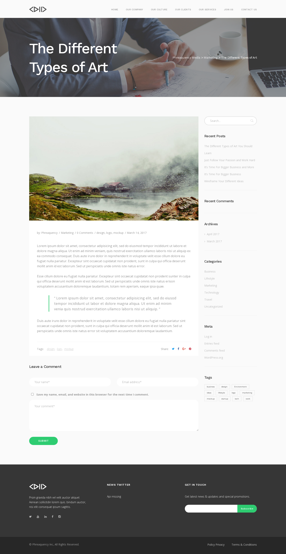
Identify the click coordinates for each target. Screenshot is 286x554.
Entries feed (211, 343)
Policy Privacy (216, 544)
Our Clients (183, 9)
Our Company (134, 9)
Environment (240, 387)
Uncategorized (213, 306)
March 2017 (214, 241)
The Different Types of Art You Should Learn (228, 149)
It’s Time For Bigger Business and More (229, 167)
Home (114, 9)
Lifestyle (209, 278)
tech (237, 399)
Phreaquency (49, 233)
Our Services (207, 9)
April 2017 (213, 234)
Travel (208, 299)
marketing (247, 393)
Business (210, 271)
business (211, 387)
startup (224, 399)
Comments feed (214, 350)
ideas (209, 393)
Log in (208, 336)
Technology (211, 292)
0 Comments (85, 233)
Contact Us (249, 9)
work (248, 399)
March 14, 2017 (137, 233)
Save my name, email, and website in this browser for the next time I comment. (92, 394)
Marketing (67, 233)
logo (109, 233)
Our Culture (159, 9)
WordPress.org (213, 357)
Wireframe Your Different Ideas (224, 181)
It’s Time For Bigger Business (222, 174)
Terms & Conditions (244, 544)
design (101, 233)
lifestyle (221, 393)
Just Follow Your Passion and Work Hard (229, 160)
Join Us (228, 9)
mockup (118, 233)
